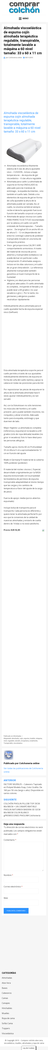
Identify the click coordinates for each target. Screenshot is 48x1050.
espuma (26, 738)
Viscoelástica (8, 1033)
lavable (32, 738)
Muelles (5, 1013)
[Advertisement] (24, 86)
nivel (5, 741)
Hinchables (7, 1008)
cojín (21, 738)
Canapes (6, 1003)
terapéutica (25, 741)
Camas (5, 998)
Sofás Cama (7, 1023)
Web (6, 898)
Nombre (8, 875)
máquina (39, 738)
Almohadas (17, 736)
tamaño (17, 741)
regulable (11, 741)
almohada (15, 738)
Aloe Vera (6, 983)
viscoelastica (17, 743)
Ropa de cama (8, 1018)
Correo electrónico (13, 886)
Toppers (6, 1028)
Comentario (10, 840)
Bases (4, 988)
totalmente (34, 741)
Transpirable (8, 743)
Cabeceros (7, 993)
